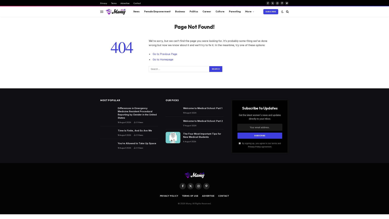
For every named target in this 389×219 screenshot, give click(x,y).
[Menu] (101, 11)
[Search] (287, 11)
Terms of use (190, 196)
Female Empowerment (157, 11)
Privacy (103, 3)
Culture (220, 11)
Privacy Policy (254, 147)
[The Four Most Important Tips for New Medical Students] (173, 137)
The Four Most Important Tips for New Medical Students (202, 135)
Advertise (124, 3)
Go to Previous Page (165, 54)
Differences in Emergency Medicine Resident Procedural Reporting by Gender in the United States (137, 113)
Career (207, 11)
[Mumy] (116, 11)
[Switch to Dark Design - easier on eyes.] (282, 11)
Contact (137, 3)
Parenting (235, 11)
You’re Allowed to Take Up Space (137, 143)
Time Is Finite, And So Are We (135, 130)
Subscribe (270, 11)
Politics (194, 11)
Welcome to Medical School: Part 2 (203, 121)
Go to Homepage (163, 59)
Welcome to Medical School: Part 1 (202, 108)
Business (180, 11)
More (248, 11)
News (136, 11)
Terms (114, 3)
